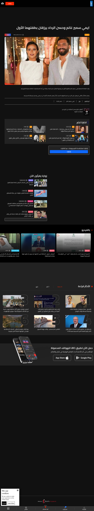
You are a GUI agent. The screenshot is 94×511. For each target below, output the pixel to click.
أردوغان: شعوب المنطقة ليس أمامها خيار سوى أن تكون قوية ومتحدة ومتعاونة (38, 255)
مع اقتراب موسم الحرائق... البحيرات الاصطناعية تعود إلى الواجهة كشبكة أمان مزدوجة (16, 330)
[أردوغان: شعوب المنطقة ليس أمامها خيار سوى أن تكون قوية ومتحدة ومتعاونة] (38, 245)
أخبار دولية (31, 191)
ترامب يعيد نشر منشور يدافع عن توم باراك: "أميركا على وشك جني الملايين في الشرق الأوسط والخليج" (49, 310)
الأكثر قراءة (84, 286)
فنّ (73, 127)
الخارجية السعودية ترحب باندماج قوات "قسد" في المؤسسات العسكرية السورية (74, 255)
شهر (37, 287)
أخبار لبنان (31, 180)
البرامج (26, 509)
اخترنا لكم (82, 122)
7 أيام (47, 287)
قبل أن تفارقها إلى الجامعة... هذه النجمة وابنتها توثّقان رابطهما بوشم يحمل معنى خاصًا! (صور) (19, 130)
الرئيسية (84, 509)
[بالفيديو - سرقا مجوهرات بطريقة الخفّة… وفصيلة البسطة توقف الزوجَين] (78, 303)
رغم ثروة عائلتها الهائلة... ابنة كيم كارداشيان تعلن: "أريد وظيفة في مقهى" (61, 139)
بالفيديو (86, 230)
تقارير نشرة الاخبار (15, 250)
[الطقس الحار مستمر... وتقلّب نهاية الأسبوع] (47, 323)
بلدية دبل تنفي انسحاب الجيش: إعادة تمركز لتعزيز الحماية (20, 184)
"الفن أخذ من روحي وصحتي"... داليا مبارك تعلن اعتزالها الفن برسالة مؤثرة (62, 130)
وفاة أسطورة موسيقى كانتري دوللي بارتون (20, 138)
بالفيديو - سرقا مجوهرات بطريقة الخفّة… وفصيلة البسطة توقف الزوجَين (80, 310)
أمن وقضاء (30, 201)
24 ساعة (60, 287)
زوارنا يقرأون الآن (38, 175)
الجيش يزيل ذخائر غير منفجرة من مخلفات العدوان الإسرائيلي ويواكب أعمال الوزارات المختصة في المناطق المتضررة (20, 204)
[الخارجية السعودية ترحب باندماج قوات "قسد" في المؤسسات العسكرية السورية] (73, 245)
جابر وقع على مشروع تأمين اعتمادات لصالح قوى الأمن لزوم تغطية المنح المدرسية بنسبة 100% (78, 330)
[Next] (2, 245)
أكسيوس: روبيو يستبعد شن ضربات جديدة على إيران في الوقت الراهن (20, 215)
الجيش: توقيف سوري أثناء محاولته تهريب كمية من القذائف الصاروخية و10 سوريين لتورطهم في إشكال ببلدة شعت (16, 310)
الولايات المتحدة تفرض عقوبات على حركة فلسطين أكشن (20, 194)
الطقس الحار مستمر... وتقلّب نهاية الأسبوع (48, 329)
